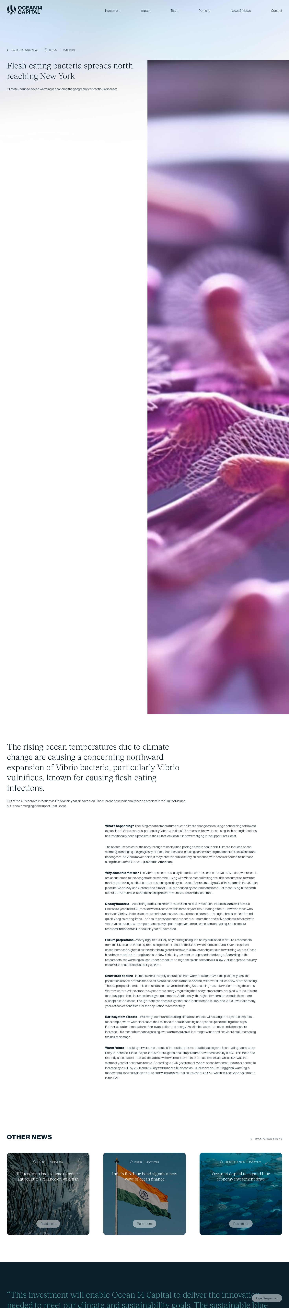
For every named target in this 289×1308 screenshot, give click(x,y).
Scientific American (158, 862)
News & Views (241, 10)
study (203, 940)
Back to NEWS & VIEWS (25, 50)
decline (196, 981)
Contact (276, 10)
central (174, 1073)
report (200, 1063)
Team (175, 10)
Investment (112, 10)
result (186, 1032)
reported (126, 955)
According (232, 955)
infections (231, 883)
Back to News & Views (268, 1138)
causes (227, 904)
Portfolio (205, 10)
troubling (174, 1017)
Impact (145, 10)
